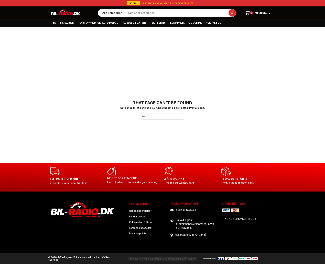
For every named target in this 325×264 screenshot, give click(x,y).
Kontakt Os (213, 22)
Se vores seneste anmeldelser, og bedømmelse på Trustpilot (162, 258)
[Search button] (232, 13)
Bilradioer (67, 22)
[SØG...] (183, 116)
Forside (57, 42)
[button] (133, 3)
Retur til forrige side (257, 42)
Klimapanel (177, 22)
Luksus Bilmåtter (134, 22)
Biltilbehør (158, 22)
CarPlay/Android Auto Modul (98, 22)
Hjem (53, 22)
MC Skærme (195, 22)
